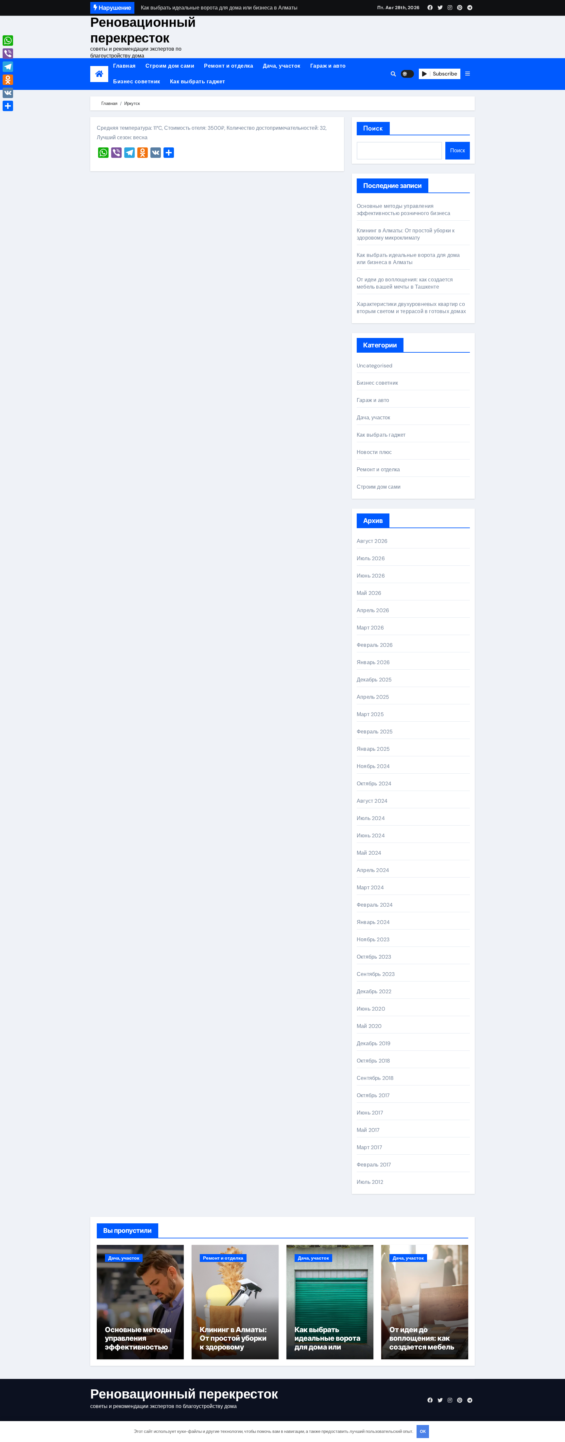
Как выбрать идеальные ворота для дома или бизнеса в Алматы (408, 259)
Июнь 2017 (370, 1112)
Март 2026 (370, 627)
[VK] (7, 92)
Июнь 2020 (371, 1008)
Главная (124, 65)
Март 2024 (370, 887)
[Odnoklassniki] (7, 79)
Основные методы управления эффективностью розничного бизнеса (404, 210)
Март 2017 (369, 1147)
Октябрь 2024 (374, 783)
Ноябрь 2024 (373, 766)
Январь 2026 (373, 662)
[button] (467, 73)
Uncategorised (375, 365)
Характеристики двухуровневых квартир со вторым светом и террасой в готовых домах (411, 308)
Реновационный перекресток (143, 30)
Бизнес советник (136, 81)
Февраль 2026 (375, 645)
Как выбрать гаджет (197, 81)
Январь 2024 (373, 922)
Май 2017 (368, 1130)
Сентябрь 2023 (376, 974)
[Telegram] (7, 66)
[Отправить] (7, 105)
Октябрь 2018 (373, 1060)
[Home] (99, 74)
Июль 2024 (371, 818)
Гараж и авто (328, 65)
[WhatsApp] (7, 40)
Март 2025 (370, 714)
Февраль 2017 (374, 1164)
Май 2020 (369, 1026)
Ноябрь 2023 (373, 939)
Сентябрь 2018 (375, 1078)
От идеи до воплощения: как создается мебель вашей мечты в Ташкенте (405, 283)
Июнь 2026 (371, 575)
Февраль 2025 (375, 731)
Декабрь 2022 (374, 991)
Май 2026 (369, 593)
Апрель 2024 (373, 870)
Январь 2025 (373, 749)
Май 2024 (369, 852)
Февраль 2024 (375, 904)
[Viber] (7, 53)
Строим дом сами (170, 65)
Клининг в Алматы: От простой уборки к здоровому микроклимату (405, 234)
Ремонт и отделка (228, 65)
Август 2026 (372, 541)
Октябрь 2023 (374, 956)
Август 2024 (372, 800)
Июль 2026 (371, 558)
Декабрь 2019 (373, 1043)
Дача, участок (281, 65)
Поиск (373, 128)
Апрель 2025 (373, 697)
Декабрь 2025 (374, 679)
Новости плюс (374, 452)
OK (423, 1431)
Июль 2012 (370, 1182)
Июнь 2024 (371, 835)
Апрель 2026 (373, 610)
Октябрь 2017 (373, 1095)
